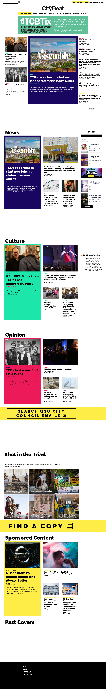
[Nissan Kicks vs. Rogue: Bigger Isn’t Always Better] (22, 578)
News (35, 13)
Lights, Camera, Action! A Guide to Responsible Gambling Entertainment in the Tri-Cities (93, 264)
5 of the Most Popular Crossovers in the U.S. (93, 259)
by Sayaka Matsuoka (10, 58)
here (8, 466)
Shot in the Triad (25, 454)
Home (25, 666)
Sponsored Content (29, 538)
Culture (42, 13)
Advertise (67, 13)
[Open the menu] (1, 2)
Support (80, 2)
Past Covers (20, 622)
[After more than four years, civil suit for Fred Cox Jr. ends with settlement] (90, 86)
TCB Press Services (92, 255)
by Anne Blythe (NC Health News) (88, 77)
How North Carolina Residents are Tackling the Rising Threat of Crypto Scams (93, 269)
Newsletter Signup (97, 2)
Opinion (51, 13)
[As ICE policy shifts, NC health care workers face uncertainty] (90, 75)
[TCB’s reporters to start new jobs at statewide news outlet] (53, 70)
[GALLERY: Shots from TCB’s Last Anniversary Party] (16, 51)
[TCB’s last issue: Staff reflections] (16, 81)
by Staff (8, 583)
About (58, 13)
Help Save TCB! (25, 13)
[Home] (53, 9)
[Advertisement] (41, 225)
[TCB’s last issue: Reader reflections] (90, 41)
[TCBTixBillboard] (53, 34)
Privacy (50, 668)
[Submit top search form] (19, 2)
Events (76, 13)
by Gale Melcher (83, 67)
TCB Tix (84, 13)
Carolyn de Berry (55, 464)
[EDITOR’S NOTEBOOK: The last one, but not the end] (90, 51)
